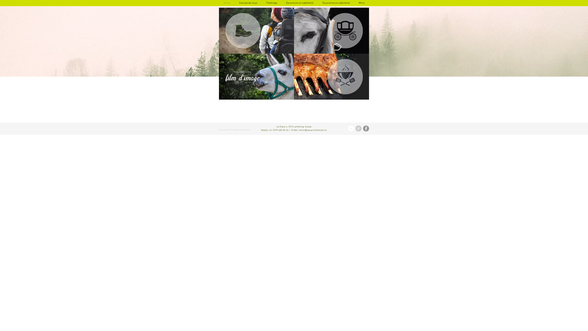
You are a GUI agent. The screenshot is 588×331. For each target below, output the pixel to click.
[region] (242, 76)
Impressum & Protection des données (235, 130)
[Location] (351, 128)
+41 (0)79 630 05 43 (278, 130)
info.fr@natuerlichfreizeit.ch (313, 130)
